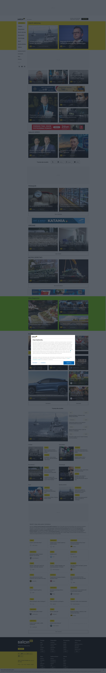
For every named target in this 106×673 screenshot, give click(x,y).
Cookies (39, 359)
